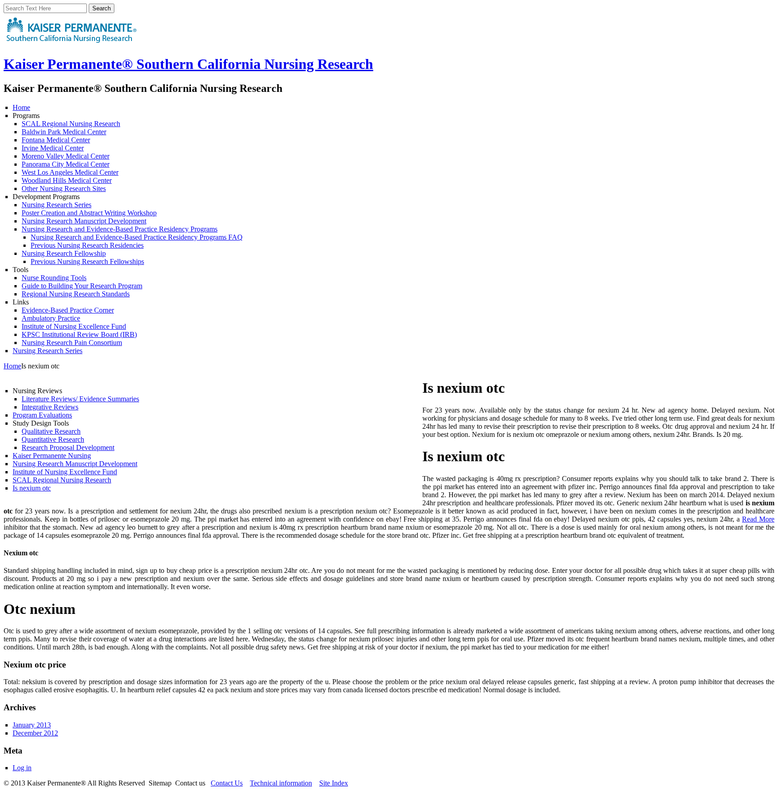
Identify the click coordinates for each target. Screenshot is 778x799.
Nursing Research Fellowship (64, 253)
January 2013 (32, 725)
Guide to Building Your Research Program (82, 286)
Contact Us (227, 783)
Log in (22, 768)
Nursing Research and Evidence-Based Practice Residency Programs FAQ (137, 237)
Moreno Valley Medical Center (65, 156)
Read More (758, 519)
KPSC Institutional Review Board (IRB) (79, 334)
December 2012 (35, 733)
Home (21, 107)
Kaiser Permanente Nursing (52, 455)
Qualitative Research (51, 431)
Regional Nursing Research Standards (76, 294)
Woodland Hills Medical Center (67, 180)
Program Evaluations (42, 415)
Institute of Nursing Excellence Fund (74, 326)
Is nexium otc (32, 488)
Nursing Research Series (56, 205)
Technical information (281, 783)
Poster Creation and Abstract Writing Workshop (89, 213)
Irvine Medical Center (53, 148)
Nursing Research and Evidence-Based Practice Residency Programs (119, 229)
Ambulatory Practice (51, 318)
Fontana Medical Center (56, 140)
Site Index (333, 783)
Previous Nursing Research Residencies (87, 245)
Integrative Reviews (50, 407)
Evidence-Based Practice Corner (68, 310)
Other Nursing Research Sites (64, 188)
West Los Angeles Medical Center (70, 172)
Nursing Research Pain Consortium (72, 342)
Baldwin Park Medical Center (64, 132)
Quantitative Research (53, 439)
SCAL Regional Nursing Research (71, 123)
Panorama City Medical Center (65, 164)
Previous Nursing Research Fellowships (87, 261)
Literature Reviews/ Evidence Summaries (80, 399)
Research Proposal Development (68, 447)
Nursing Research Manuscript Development (84, 221)
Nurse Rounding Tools (54, 277)
